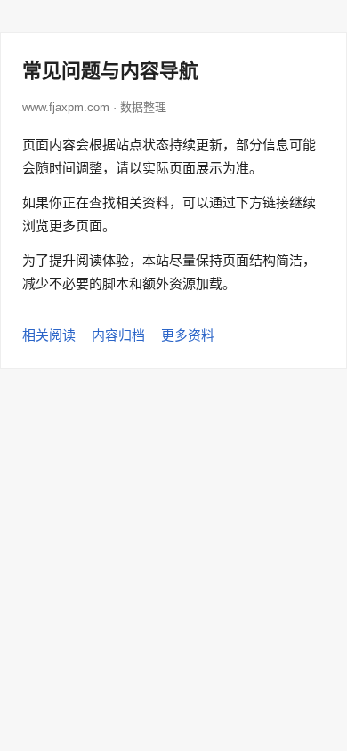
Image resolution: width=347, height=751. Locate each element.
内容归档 (118, 335)
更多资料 (187, 335)
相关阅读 (49, 335)
